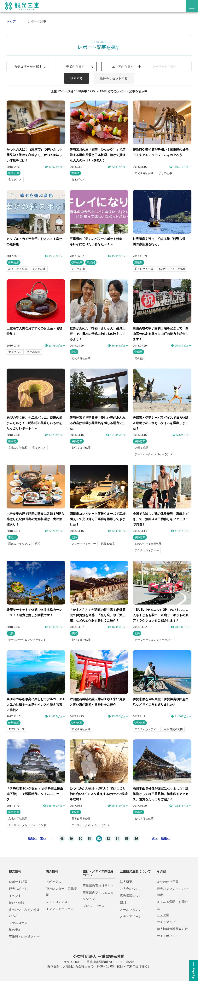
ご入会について (131, 888)
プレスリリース (93, 905)
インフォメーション (60, 908)
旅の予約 (15, 929)
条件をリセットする (114, 78)
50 (80, 838)
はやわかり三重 (167, 881)
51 (89, 838)
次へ (155, 838)
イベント (15, 895)
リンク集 (163, 915)
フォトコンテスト (58, 902)
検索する (76, 78)
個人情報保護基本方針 (172, 929)
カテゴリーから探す (28, 66)
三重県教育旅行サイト (98, 885)
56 (136, 838)
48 (62, 838)
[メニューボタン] (192, 6)
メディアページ (131, 916)
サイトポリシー (167, 936)
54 (117, 838)
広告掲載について (132, 895)
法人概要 (126, 881)
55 (127, 838)
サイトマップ (166, 922)
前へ (43, 838)
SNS (123, 902)
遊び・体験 (16, 902)
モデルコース (18, 922)
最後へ (165, 838)
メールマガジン (131, 909)
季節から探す (75, 66)
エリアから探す (123, 66)
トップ (11, 21)
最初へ (32, 838)
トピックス (53, 881)
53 (108, 838)
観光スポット (18, 888)
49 (71, 838)
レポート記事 (18, 881)
